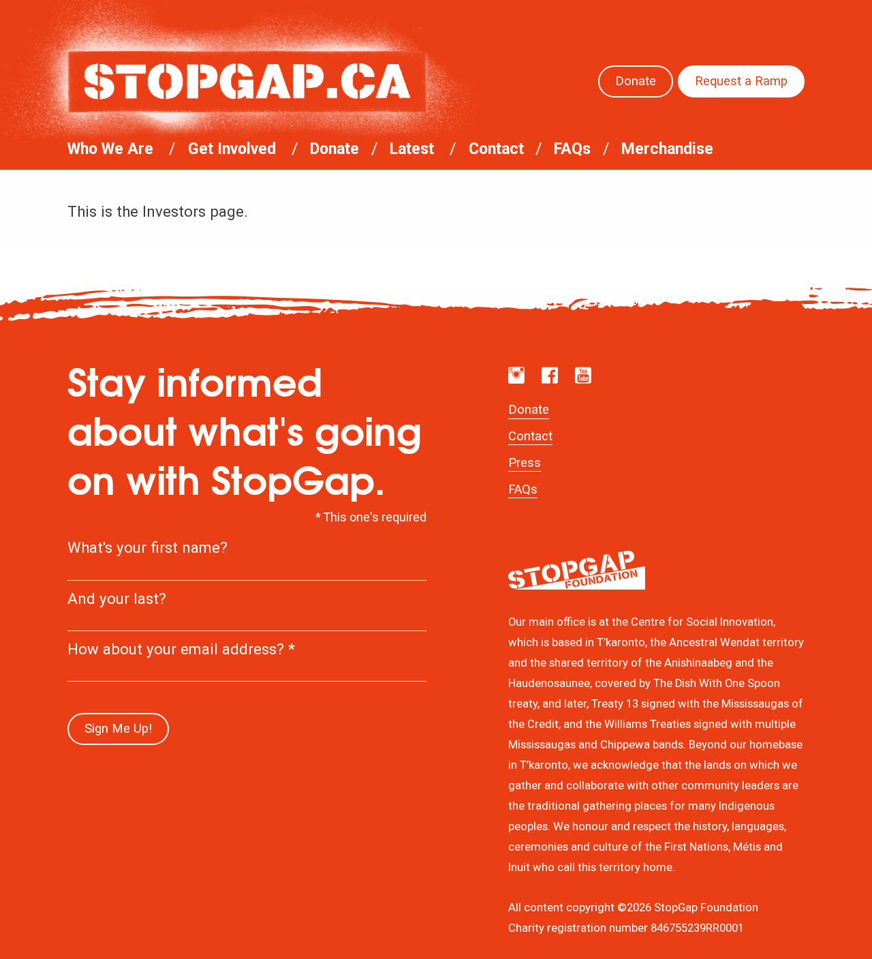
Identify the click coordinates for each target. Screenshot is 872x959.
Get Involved (232, 149)
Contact (496, 149)
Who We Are (110, 149)
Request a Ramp (741, 81)
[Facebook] (550, 375)
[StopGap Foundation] (247, 81)
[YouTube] (583, 375)
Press (524, 462)
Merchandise (667, 149)
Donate (635, 81)
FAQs (572, 149)
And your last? (116, 598)
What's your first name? (147, 547)
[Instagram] (516, 375)
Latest (412, 149)
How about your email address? (181, 649)
